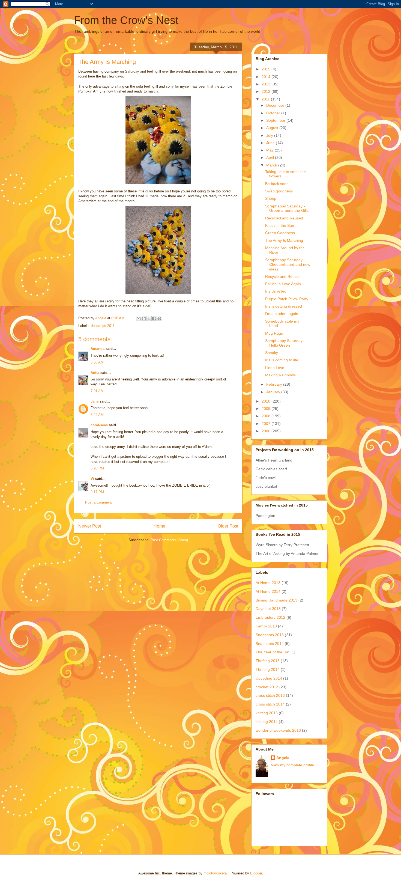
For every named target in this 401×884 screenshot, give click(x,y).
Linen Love (274, 367)
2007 (266, 423)
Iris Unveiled (275, 291)
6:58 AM (97, 362)
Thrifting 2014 (268, 669)
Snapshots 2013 (270, 635)
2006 (266, 431)
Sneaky (271, 352)
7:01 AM (97, 391)
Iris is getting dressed (283, 306)
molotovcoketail (216, 873)
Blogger (256, 873)
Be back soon (277, 183)
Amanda (97, 349)
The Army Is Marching (284, 240)
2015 (266, 69)
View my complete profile (292, 765)
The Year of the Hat (272, 652)
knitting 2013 (267, 713)
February (274, 384)
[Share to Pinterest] (159, 318)
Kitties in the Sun (279, 225)
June (271, 143)
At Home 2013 (268, 583)
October (273, 113)
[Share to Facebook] (154, 318)
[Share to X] (149, 318)
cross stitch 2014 (270, 704)
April (270, 157)
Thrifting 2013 (268, 661)
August (272, 128)
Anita (95, 373)
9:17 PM (97, 492)
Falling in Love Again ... (285, 284)
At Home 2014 (268, 591)
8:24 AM (97, 415)
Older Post (228, 526)
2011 (266, 99)
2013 (266, 84)
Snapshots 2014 (270, 643)
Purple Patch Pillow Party (286, 299)
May (270, 150)
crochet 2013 (267, 687)
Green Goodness (280, 233)
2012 (266, 91)
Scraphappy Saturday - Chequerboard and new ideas (287, 264)
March (272, 165)
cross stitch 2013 (270, 695)
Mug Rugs (274, 333)
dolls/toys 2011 (103, 326)
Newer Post (89, 526)
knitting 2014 (267, 721)
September (276, 120)
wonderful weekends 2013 (278, 730)
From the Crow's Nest (126, 20)
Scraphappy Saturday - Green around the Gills (287, 208)
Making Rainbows (280, 375)
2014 (266, 77)
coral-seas (99, 425)
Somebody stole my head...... (282, 323)
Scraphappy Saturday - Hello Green (285, 342)
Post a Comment (98, 502)
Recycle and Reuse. (282, 276)
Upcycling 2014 (269, 678)
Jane (94, 401)
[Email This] (138, 318)
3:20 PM (97, 468)
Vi (92, 479)
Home (159, 526)
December (275, 105)
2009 (266, 408)
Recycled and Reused (284, 218)
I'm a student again (281, 313)
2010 (266, 401)
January (273, 392)
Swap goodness (279, 191)
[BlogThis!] (143, 318)
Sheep (270, 198)
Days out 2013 (268, 608)
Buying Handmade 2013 (276, 600)
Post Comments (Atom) (169, 540)
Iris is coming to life (281, 360)
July (270, 135)
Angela (282, 757)
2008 (266, 416)
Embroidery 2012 (270, 617)
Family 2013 (266, 626)
